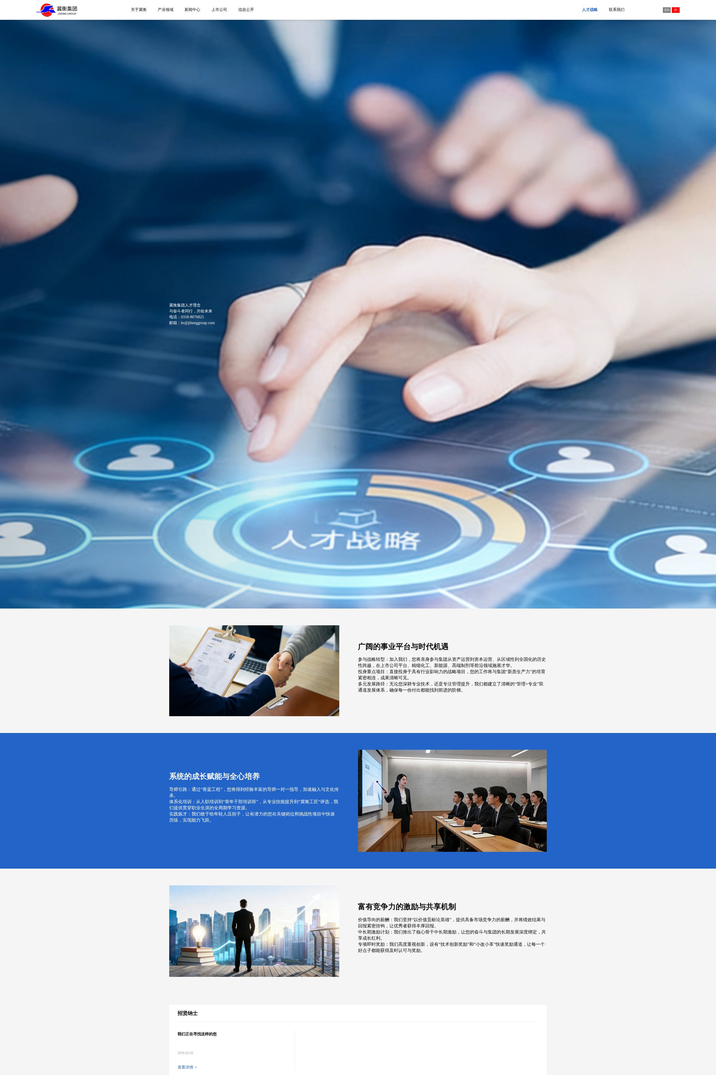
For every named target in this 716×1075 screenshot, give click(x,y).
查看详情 (187, 1070)
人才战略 (590, 10)
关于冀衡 (139, 10)
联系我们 (617, 10)
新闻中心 (192, 10)
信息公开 (246, 10)
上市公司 (219, 10)
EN (667, 10)
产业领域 (165, 10)
